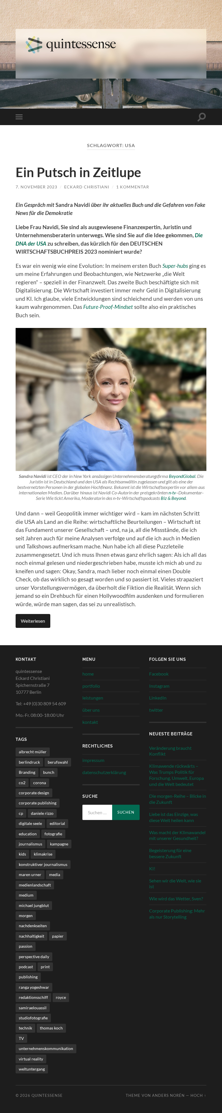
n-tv (172, 492)
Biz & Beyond (173, 498)
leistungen (92, 697)
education (28, 833)
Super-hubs (175, 265)
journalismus (30, 843)
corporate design (34, 792)
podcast (26, 966)
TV (21, 1038)
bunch (48, 772)
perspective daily (34, 956)
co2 (22, 782)
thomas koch (51, 1027)
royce (61, 997)
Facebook (159, 673)
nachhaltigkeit (31, 936)
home (88, 673)
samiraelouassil (33, 1007)
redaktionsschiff (33, 997)
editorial (57, 823)
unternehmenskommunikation (46, 1048)
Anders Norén (168, 1095)
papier (58, 936)
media (54, 874)
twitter (156, 710)
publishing (28, 976)
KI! (152, 868)
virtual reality (31, 1058)
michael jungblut (34, 905)
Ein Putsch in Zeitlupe (78, 172)
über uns (91, 710)
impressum (93, 760)
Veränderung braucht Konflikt (170, 751)
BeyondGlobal (182, 476)
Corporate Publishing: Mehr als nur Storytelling (177, 913)
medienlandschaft (35, 884)
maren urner (30, 874)
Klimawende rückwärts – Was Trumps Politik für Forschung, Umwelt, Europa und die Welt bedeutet (176, 774)
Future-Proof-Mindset (108, 306)
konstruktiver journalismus (43, 864)
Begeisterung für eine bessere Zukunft (170, 853)
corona (39, 782)
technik (25, 1027)
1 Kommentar (132, 186)
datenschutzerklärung (104, 772)
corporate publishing (37, 802)
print (45, 966)
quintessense (47, 1095)
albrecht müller (33, 751)
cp (21, 813)
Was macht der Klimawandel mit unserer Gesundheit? (177, 835)
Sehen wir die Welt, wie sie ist (175, 883)
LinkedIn (157, 697)
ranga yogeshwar (34, 987)
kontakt (90, 722)
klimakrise (43, 854)
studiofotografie (33, 1017)
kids (22, 854)
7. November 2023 (36, 186)
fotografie (53, 833)
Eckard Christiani (86, 186)
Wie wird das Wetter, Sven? (176, 898)
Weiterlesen (33, 621)
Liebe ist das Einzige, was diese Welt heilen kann (173, 817)
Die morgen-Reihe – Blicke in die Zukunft (177, 799)
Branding (27, 772)
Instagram (159, 686)
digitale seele (30, 823)
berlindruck (29, 762)
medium (26, 895)
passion (25, 946)
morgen (26, 915)
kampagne (59, 843)
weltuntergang (32, 1068)
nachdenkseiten (33, 925)
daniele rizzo (42, 813)
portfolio (91, 686)
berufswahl (58, 762)
